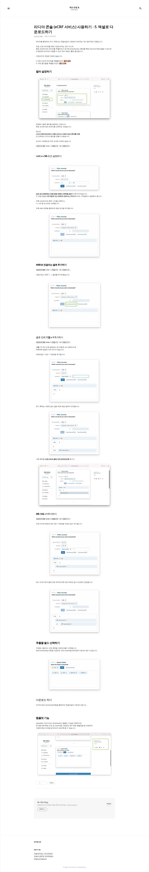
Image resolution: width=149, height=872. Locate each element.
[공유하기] (42, 783)
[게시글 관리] (44, 783)
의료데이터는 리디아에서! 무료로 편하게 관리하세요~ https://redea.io (57, 805)
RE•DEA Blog (42, 802)
